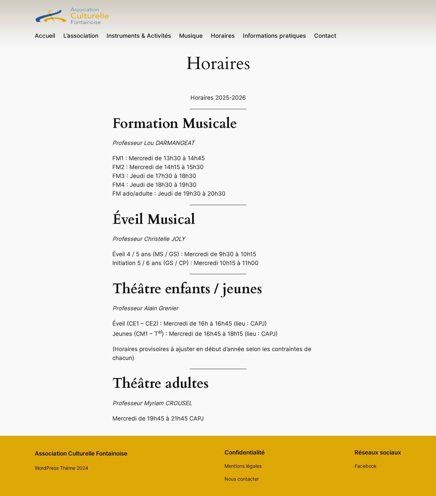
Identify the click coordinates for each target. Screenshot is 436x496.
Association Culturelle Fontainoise (81, 453)
